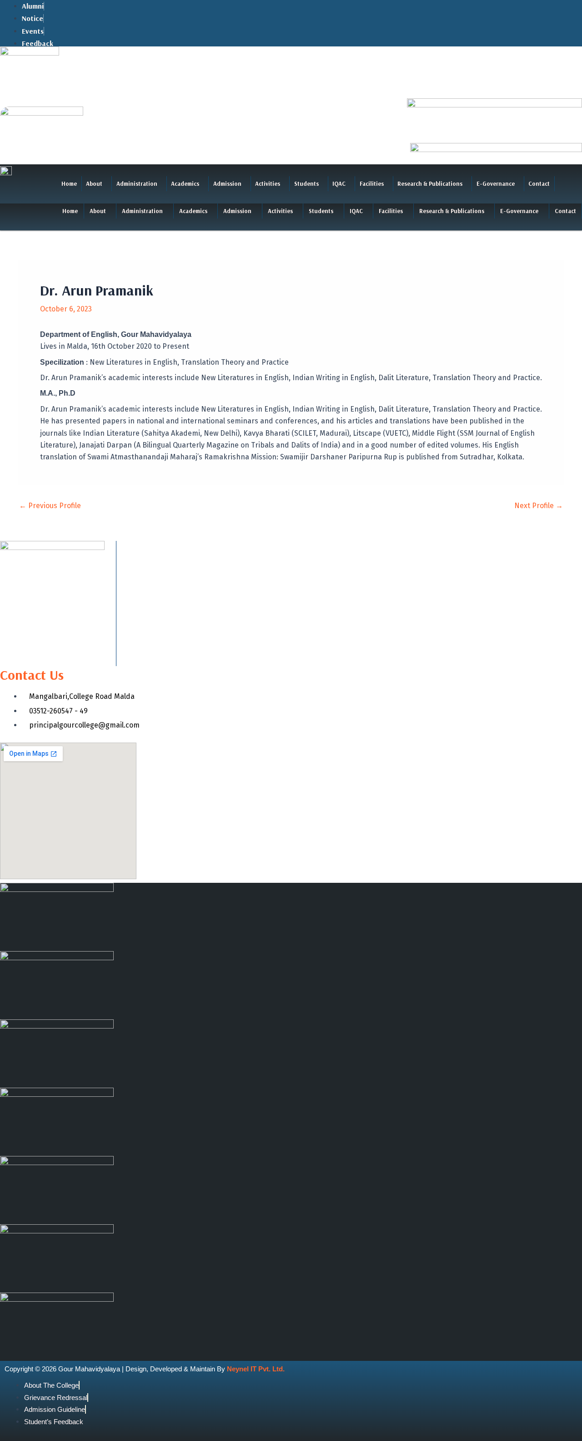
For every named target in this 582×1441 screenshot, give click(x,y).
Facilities (372, 183)
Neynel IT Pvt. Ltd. (256, 1369)
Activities (267, 183)
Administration (136, 183)
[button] (97, 183)
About (94, 183)
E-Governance (496, 183)
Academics (185, 183)
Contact (539, 183)
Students (306, 183)
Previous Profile (50, 505)
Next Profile (538, 505)
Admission (227, 183)
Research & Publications (429, 183)
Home (69, 183)
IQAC (339, 183)
